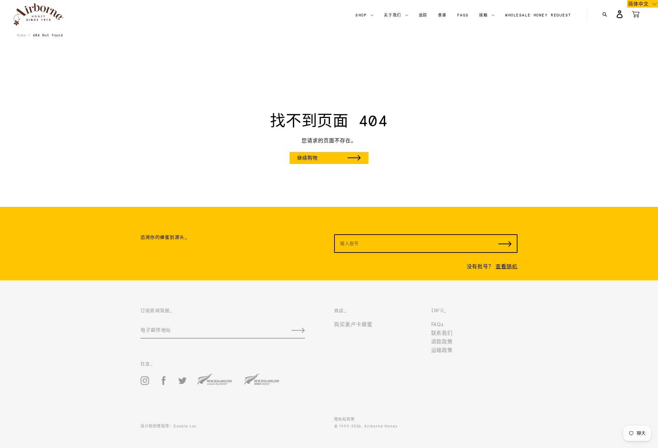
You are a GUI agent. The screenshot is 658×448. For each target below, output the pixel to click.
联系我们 (442, 333)
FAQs (437, 324)
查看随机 (506, 266)
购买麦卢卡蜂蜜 (353, 324)
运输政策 (442, 350)
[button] (642, 4)
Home (21, 35)
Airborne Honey (380, 426)
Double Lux (184, 426)
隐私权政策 (344, 419)
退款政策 (442, 342)
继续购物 (307, 158)
